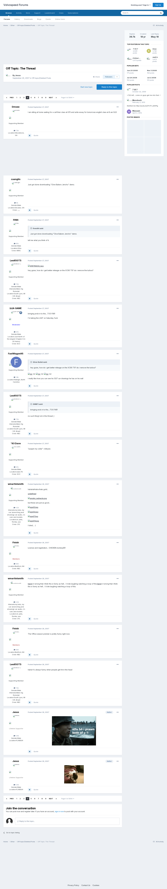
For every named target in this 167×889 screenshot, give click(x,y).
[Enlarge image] (36, 266)
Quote (36, 135)
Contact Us (85, 885)
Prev (12, 97)
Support (37, 13)
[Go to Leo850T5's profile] (16, 269)
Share (97, 77)
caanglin (15, 179)
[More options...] (117, 107)
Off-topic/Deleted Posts (41, 78)
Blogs (39, 19)
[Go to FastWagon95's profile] (16, 362)
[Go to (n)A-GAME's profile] (16, 316)
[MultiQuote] (29, 135)
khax (155, 49)
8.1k (17, 243)
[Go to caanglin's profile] (16, 187)
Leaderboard (50, 13)
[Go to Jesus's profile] (8, 76)
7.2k (17, 284)
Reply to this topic (109, 87)
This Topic (151, 13)
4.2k (17, 508)
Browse (9, 13)
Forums (7, 19)
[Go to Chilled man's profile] (129, 59)
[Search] (161, 13)
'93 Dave (16, 443)
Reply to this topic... (27, 821)
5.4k (17, 736)
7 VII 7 (135, 49)
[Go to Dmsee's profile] (16, 115)
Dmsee (15, 107)
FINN (15, 220)
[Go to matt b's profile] (149, 59)
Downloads (28, 19)
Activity (19, 13)
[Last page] (56, 97)
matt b (155, 57)
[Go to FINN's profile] (16, 228)
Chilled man (137, 58)
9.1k (17, 332)
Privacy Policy (73, 885)
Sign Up (158, 5)
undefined (32, 494)
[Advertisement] (62, 47)
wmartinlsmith (16, 484)
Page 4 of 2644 (67, 97)
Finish (15, 542)
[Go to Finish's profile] (16, 551)
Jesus (18, 75)
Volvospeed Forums (15, 4)
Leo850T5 (15, 260)
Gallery (17, 19)
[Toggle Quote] (31, 228)
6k (17, 203)
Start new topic (86, 87)
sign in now (59, 811)
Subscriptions (73, 13)
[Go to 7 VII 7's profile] (129, 51)
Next (51, 97)
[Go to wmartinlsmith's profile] (16, 492)
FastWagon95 (15, 353)
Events (48, 19)
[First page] (6, 97)
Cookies (96, 885)
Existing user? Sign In (140, 5)
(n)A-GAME (16, 308)
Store (28, 13)
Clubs (61, 13)
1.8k (17, 377)
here (30, 584)
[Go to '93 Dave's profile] (16, 452)
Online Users (60, 19)
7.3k (17, 130)
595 (17, 564)
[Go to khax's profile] (149, 51)
